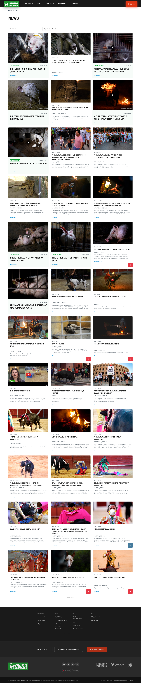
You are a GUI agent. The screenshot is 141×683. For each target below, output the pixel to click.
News (17, 10)
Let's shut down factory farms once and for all (112, 249)
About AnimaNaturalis (77, 617)
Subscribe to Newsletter (59, 628)
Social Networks (78, 629)
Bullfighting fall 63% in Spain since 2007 (25, 529)
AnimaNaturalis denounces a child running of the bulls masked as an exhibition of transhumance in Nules (69, 157)
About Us (49, 3)
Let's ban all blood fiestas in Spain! (65, 437)
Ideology (75, 622)
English (67, 670)
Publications (76, 625)
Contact (75, 3)
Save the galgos (58, 344)
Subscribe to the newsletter (70, 649)
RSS (131, 680)
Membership (94, 620)
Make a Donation (95, 617)
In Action (28, 3)
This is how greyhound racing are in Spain (67, 296)
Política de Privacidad (106, 680)
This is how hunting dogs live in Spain (28, 164)
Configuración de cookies (120, 680)
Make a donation (98, 649)
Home (10, 10)
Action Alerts (41, 617)
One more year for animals (20, 391)
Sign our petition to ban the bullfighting (109, 577)
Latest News (41, 620)
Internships (58, 624)
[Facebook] (64, 664)
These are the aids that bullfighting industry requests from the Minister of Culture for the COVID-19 (69, 531)
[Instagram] (73, 664)
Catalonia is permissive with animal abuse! (110, 296)
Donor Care (94, 624)
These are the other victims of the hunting (68, 577)
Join (38, 3)
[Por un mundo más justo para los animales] (11, 4)
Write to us (43, 649)
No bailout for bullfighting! (104, 529)
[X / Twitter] (68, 664)
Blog (39, 624)
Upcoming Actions (61, 620)
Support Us (62, 3)
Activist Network (60, 617)
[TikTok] (77, 664)
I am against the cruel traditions (106, 344)
